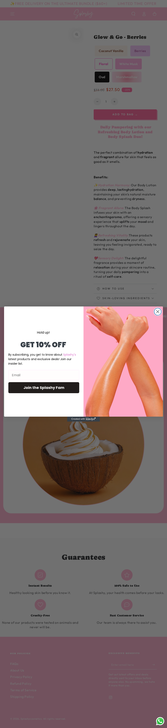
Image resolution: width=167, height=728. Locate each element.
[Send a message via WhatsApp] (160, 721)
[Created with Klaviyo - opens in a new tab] (83, 419)
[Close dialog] (157, 311)
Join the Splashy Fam (43, 387)
